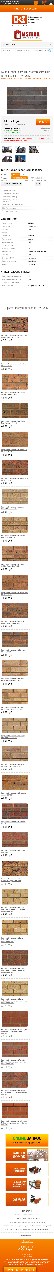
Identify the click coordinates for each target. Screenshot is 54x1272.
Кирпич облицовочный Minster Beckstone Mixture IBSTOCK (12, 679)
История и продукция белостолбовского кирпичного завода (27, 1229)
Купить (43, 122)
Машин (16, 174)
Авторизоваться (27, 1243)
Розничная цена (19, 178)
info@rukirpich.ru (27, 1249)
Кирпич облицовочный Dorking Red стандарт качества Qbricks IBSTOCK (14, 1031)
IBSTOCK (31, 223)
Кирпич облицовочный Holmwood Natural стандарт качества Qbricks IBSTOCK (14, 1123)
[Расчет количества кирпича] (27, 1184)
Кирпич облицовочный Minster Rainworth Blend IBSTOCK (12, 765)
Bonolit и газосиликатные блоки (27, 1215)
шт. (24, 174)
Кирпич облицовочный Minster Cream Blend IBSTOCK (12, 737)
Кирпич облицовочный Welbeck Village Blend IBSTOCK (13, 393)
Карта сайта (27, 1241)
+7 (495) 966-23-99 (10, 4)
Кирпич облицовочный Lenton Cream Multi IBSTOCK (12, 508)
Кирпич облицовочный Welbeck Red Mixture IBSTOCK (13, 422)
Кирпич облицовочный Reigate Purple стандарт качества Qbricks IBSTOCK (14, 1092)
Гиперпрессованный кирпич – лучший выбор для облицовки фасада (27, 1226)
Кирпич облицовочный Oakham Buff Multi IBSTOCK (13, 536)
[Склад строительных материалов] (27, 1199)
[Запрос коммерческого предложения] (27, 1140)
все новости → (27, 1235)
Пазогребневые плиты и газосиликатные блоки (27, 1222)
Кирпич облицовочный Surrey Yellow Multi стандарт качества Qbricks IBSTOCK (13, 940)
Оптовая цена (36, 178)
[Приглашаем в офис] (27, 1169)
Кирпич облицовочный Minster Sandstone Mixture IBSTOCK (12, 708)
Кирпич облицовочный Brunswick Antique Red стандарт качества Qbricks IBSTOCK (14, 970)
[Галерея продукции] (27, 1155)
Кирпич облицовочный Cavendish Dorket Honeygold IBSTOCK (14, 880)
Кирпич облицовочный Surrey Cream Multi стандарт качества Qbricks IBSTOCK (13, 909)
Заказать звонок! (36, 3)
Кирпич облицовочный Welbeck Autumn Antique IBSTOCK (13, 622)
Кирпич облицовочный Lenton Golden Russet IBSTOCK (12, 565)
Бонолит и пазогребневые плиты (27, 1218)
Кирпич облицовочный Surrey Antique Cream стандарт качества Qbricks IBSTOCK (14, 1001)
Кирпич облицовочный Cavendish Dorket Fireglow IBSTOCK (14, 336)
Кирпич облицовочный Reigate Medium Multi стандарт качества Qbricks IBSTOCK (13, 1062)
